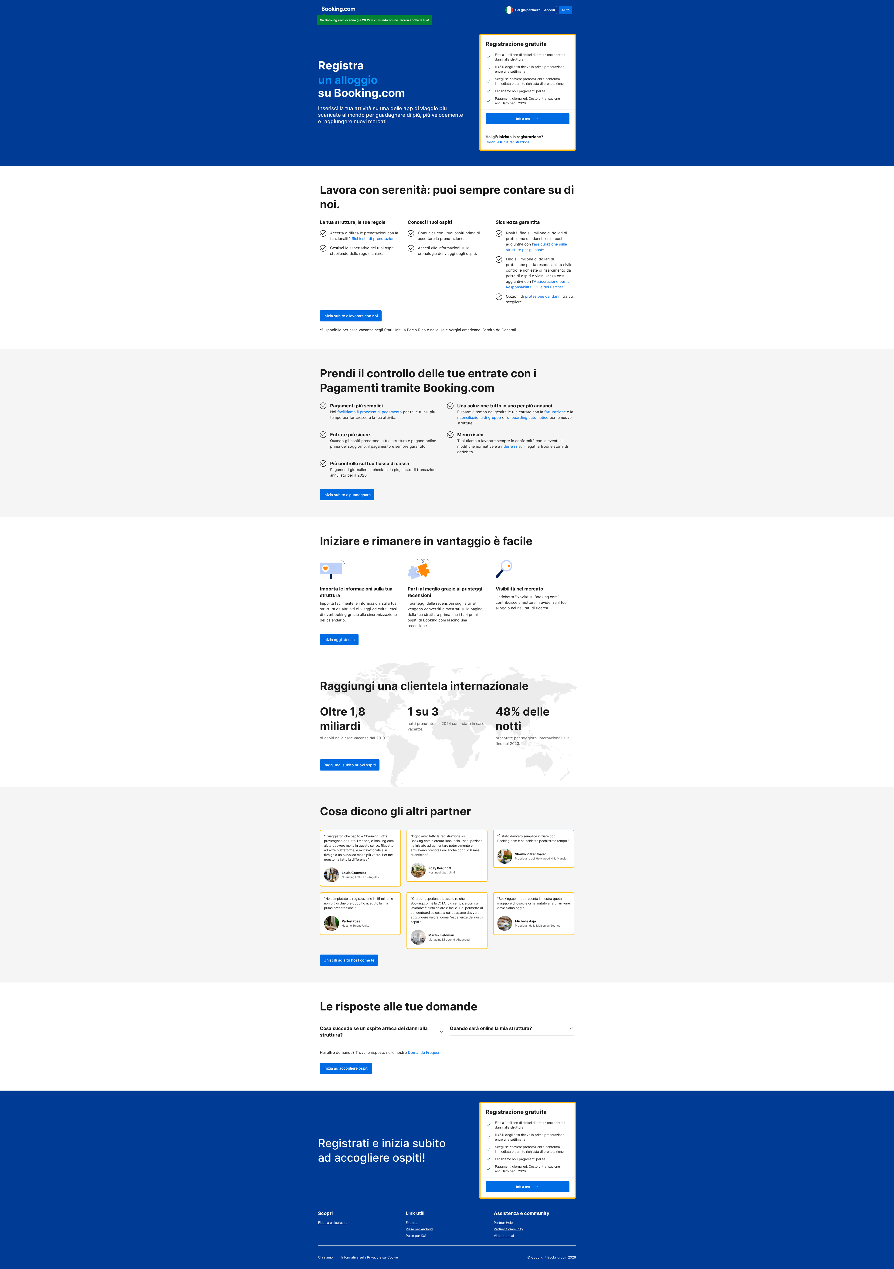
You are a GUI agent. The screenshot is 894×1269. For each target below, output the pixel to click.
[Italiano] (509, 10)
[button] (374, 20)
